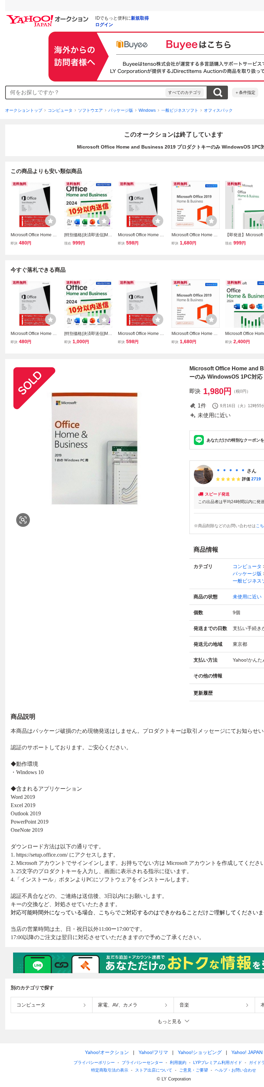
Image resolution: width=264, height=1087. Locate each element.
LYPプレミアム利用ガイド (217, 1062)
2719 (256, 479)
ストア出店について (153, 1070)
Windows (147, 110)
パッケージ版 (120, 110)
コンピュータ (60, 110)
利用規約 (178, 1062)
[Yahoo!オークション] (48, 17)
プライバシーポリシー (94, 1062)
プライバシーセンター (142, 1062)
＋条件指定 (245, 92)
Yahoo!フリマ (153, 1052)
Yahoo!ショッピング (200, 1052)
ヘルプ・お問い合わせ (235, 1070)
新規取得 (140, 18)
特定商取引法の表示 (109, 1070)
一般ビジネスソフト (179, 110)
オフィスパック (218, 110)
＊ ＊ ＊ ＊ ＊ (230, 471)
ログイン (104, 24)
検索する (217, 92)
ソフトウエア (90, 110)
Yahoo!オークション (107, 1052)
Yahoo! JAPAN (247, 1052)
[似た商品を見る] (23, 520)
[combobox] (85, 92)
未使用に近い (247, 596)
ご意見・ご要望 (193, 1070)
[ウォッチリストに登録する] (50, 220)
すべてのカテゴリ (184, 92)
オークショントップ (23, 110)
